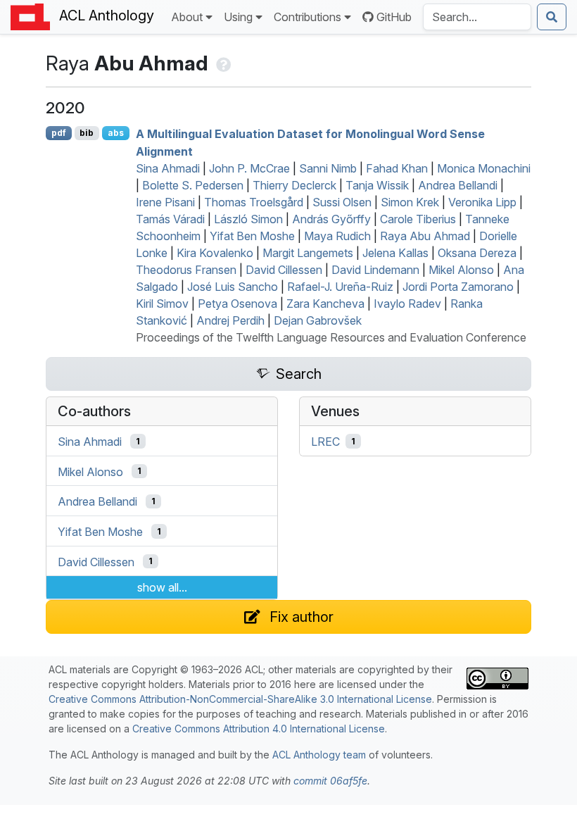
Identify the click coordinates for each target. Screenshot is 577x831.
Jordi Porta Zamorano (458, 287)
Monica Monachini (484, 168)
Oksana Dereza (477, 253)
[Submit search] (551, 17)
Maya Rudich (337, 236)
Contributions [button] (307, 17)
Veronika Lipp (482, 202)
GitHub (394, 17)
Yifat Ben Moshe (252, 236)
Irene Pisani (165, 202)
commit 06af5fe (330, 781)
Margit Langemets (307, 253)
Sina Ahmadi (168, 168)
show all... (162, 587)
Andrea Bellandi (457, 185)
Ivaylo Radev (407, 303)
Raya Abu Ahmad (425, 236)
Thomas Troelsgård (253, 202)
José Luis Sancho (232, 287)
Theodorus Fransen (186, 270)
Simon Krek (410, 202)
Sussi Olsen (342, 202)
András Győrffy (331, 219)
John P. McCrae (249, 168)
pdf (58, 132)
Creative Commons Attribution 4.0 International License (258, 729)
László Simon (248, 219)
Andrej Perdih (230, 320)
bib (87, 132)
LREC (325, 442)
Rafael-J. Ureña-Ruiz (340, 287)
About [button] (187, 17)
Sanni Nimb (328, 168)
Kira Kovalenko (215, 253)
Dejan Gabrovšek (318, 320)
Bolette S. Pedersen (192, 185)
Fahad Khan (397, 168)
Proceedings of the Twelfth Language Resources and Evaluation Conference (331, 337)
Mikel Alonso (461, 270)
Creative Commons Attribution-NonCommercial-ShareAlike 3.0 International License (240, 699)
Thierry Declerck (294, 185)
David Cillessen (284, 270)
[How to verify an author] (222, 63)
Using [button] (238, 17)
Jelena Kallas (395, 253)
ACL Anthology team (319, 755)
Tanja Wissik (377, 185)
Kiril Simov (162, 303)
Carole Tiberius (418, 219)
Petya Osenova (237, 303)
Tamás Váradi (170, 219)
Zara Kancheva (325, 303)
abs (116, 132)
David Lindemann (375, 270)
